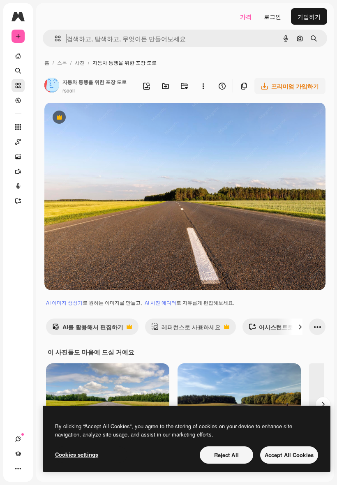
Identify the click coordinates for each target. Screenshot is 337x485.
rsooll (68, 90)
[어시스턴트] (18, 201)
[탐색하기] (18, 100)
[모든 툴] (18, 127)
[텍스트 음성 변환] (18, 186)
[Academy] (18, 453)
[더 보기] (18, 468)
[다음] (300, 327)
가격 (246, 16)
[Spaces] (18, 141)
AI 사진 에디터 (160, 302)
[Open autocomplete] (54, 38)
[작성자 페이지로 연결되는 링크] (51, 86)
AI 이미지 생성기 (64, 302)
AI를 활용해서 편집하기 (87, 329)
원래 (91, 118)
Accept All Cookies (289, 455)
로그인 (272, 16)
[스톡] (18, 85)
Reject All (226, 455)
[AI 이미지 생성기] (18, 156)
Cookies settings (76, 454)
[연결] (18, 439)
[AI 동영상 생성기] (18, 171)
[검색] (18, 70)
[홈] (18, 55)
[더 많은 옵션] (203, 86)
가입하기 (309, 16)
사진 (80, 62)
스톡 (62, 62)
